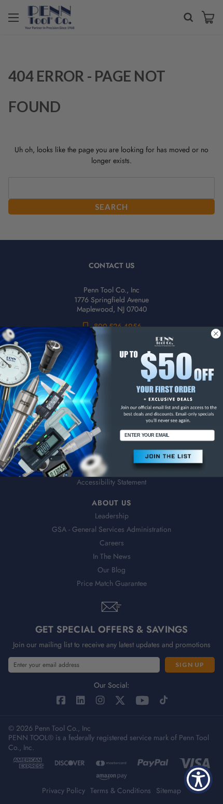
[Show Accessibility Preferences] (198, 779)
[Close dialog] (216, 334)
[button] (167, 461)
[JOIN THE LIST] (167, 461)
